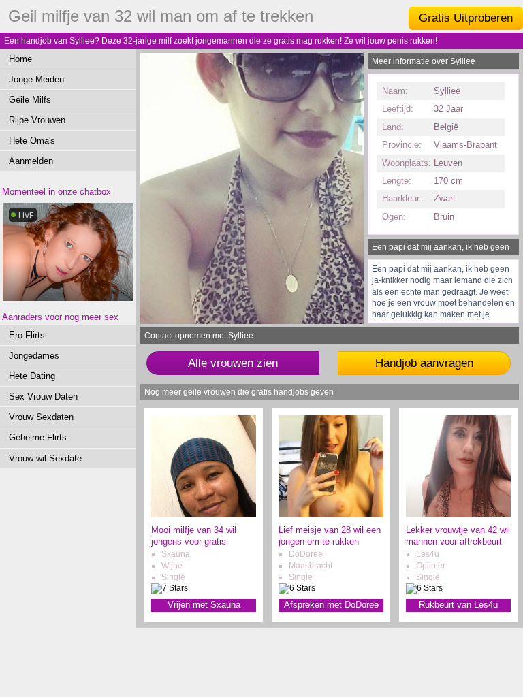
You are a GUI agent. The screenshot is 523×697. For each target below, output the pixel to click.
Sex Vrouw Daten (43, 396)
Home (20, 59)
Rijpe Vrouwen (37, 120)
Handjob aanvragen (424, 363)
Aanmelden (31, 161)
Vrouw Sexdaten (41, 417)
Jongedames (34, 356)
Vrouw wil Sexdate (45, 458)
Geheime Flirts (38, 437)
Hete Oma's (32, 140)
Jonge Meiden (36, 79)
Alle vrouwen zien (233, 363)
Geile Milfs (30, 100)
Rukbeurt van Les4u (458, 605)
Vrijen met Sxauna (204, 605)
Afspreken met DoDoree (331, 605)
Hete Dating (32, 376)
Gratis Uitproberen (466, 18)
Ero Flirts (27, 335)
